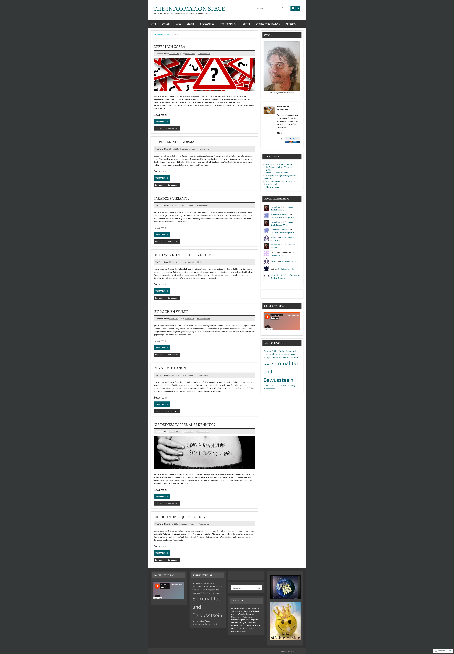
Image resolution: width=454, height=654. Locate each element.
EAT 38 (178, 24)
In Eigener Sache (288, 354)
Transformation (228, 24)
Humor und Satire (272, 354)
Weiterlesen (161, 121)
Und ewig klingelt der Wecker (182, 254)
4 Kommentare (203, 149)
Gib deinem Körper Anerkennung (184, 424)
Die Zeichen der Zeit (289, 261)
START (153, 24)
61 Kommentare (203, 205)
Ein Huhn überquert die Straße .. (185, 516)
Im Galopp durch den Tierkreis (279, 167)
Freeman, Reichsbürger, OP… (283, 217)
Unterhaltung (289, 385)
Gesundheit (291, 351)
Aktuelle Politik (270, 351)
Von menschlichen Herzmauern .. (280, 164)
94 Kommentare (202, 524)
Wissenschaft (269, 388)
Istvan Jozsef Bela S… (280, 214)
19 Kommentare (202, 432)
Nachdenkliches (286, 357)
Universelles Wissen (273, 385)
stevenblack (190, 54)
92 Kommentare (204, 54)
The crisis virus (272, 187)
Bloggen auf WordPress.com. (292, 651)
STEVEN (190, 24)
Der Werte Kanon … (171, 368)
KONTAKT (246, 24)
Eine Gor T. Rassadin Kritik (277, 173)
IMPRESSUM (290, 24)
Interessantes (207, 24)
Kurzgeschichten (271, 357)
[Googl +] (297, 8)
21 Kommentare (203, 375)
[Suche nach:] (270, 8)
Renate (274, 237)
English (166, 24)
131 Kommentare (203, 319)
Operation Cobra (169, 46)
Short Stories (213, 593)
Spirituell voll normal (175, 141)
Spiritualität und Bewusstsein (166, 128)
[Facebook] (292, 8)
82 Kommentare (203, 262)
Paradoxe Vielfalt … (172, 198)
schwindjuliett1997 (278, 275)
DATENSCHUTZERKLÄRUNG (268, 24)
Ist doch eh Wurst (171, 311)
